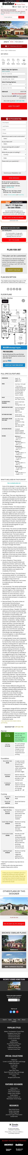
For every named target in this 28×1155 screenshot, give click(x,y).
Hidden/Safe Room (14, 1063)
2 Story (14, 1076)
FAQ (19, 1019)
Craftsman (14, 1040)
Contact (14, 1021)
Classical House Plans (14, 1035)
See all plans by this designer (14, 924)
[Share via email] (8, 289)
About (23, 1019)
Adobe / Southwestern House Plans (14, 1031)
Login (23, 7)
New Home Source (14, 1109)
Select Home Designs (14, 1091)
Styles (10, 1019)
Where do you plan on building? (11, 152)
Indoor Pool (14, 1067)
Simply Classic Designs (14, 1093)
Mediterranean (12, 50)
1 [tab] (9, 40)
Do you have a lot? (7, 141)
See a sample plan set (14, 483)
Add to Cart (14, 106)
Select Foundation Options (10, 77)
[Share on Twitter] (17, 289)
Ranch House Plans (14, 1045)
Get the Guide (14, 240)
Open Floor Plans (14, 1070)
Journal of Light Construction (14, 1114)
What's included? (6, 71)
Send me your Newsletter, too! (12, 173)
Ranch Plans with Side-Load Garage (14, 1072)
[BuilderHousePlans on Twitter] (14, 1012)
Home (2, 50)
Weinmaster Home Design (14, 1099)
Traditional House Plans (14, 1047)
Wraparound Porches (14, 1077)
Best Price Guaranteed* (19, 94)
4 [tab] (16, 40)
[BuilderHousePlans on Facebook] (10, 1012)
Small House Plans (14, 1074)
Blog (14, 1019)
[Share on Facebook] (14, 289)
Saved (15, 7)
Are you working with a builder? (11, 147)
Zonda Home (14, 1116)
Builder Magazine (14, 1113)
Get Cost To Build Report (14, 217)
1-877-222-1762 (20, 101)
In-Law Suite (14, 1065)
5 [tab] (19, 40)
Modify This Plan (14, 270)
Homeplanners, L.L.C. (14, 1090)
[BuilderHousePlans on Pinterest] (17, 1012)
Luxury (14, 1068)
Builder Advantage (14, 1111)
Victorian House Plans (14, 1049)
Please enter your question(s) (10, 161)
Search (5, 1019)
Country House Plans (14, 1038)
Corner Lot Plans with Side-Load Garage (14, 1061)
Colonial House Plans (14, 1037)
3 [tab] (14, 40)
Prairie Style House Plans (14, 1044)
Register (19, 7)
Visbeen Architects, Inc (14, 1097)
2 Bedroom (14, 1060)
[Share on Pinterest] (20, 289)
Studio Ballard (14, 1095)
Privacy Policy (21, 194)
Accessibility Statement (14, 1133)
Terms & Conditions (15, 13)
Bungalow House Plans (14, 1033)
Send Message (14, 178)
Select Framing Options (9, 82)
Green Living (14, 1088)
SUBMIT (21, 17)
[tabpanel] (14, 30)
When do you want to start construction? (13, 136)
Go (18, 1000)
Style (6, 50)
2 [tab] (11, 40)
